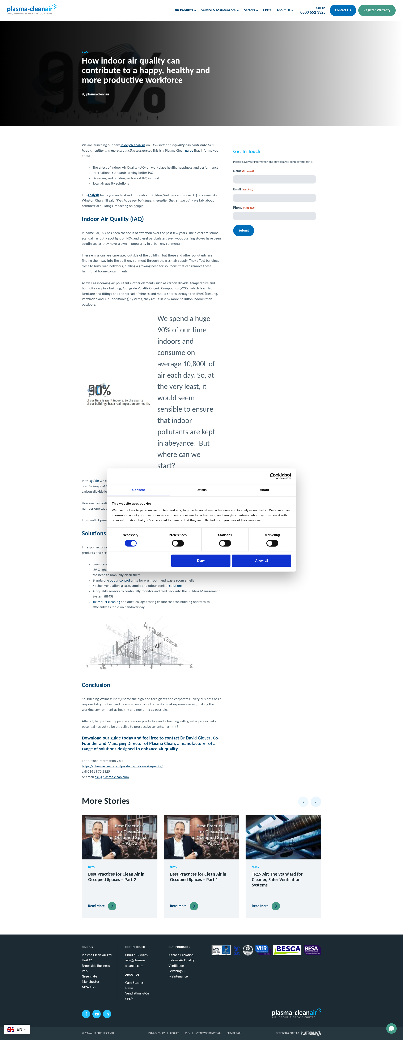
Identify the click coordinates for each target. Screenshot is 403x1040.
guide (189, 150)
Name (243, 171)
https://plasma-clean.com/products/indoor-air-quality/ (122, 766)
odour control (120, 580)
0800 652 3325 (313, 12)
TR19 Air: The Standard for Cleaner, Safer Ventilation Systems (277, 880)
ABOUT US (132, 974)
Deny (201, 560)
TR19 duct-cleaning (106, 602)
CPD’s (267, 10)
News (129, 988)
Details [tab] (201, 490)
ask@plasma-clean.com (112, 777)
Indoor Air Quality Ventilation (182, 963)
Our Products (183, 10)
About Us (283, 10)
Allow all (261, 560)
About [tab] (264, 490)
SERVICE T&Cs (234, 1033)
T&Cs (187, 1033)
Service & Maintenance (218, 10)
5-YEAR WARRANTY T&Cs (208, 1033)
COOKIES (174, 1033)
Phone (244, 208)
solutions (175, 586)
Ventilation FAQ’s (137, 993)
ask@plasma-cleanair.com (135, 963)
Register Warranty (377, 10)
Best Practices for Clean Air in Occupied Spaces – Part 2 (116, 877)
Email (243, 189)
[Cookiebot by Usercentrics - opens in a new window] (273, 476)
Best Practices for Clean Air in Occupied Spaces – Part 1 (198, 877)
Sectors (249, 10)
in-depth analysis (132, 145)
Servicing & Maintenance (178, 973)
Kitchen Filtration (181, 955)
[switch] (178, 543)
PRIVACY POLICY (156, 1033)
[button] (303, 802)
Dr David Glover (195, 738)
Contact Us (343, 10)
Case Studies (134, 983)
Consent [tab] (138, 490)
